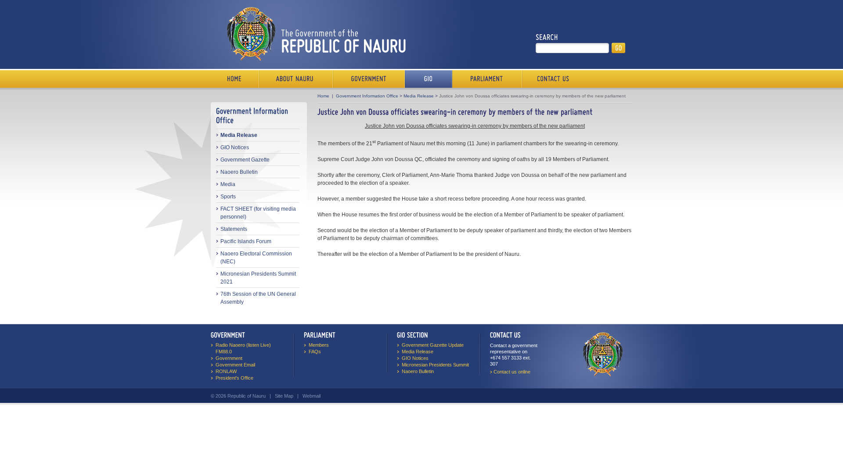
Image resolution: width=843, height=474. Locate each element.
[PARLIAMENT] (319, 335)
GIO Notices (234, 147)
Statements (233, 229)
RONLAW (226, 371)
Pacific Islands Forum (245, 241)
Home (235, 79)
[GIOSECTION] (412, 335)
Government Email (235, 364)
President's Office (234, 378)
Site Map (284, 396)
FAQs (315, 351)
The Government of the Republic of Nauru (314, 34)
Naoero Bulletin (239, 172)
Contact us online (512, 371)
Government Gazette (245, 160)
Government (369, 79)
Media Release (238, 135)
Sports (228, 197)
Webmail (312, 396)
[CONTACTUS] (505, 335)
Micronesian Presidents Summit (435, 364)
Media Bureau (428, 79)
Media (227, 184)
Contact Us (551, 79)
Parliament (487, 79)
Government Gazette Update (433, 345)
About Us (296, 79)
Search (547, 37)
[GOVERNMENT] (228, 335)
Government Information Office (367, 95)
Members (319, 345)
